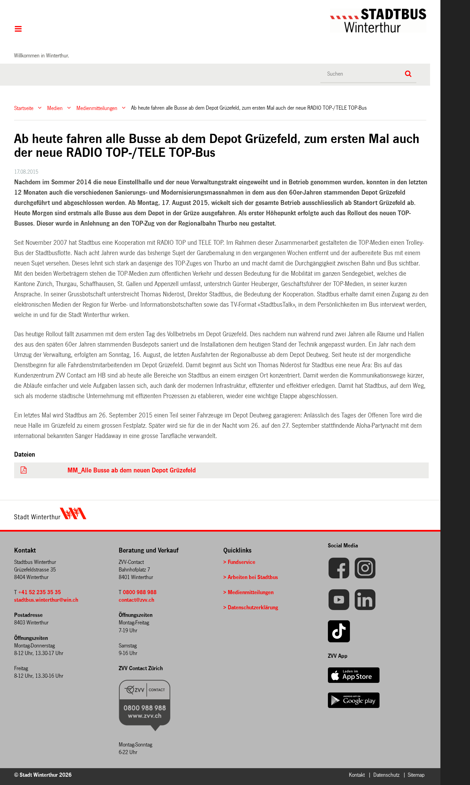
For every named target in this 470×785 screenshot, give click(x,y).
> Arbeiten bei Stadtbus (250, 577)
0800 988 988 (140, 592)
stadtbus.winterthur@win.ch (46, 600)
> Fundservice (239, 562)
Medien (55, 108)
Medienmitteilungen (96, 108)
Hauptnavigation (18, 29)
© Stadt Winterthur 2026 (43, 775)
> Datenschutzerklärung (250, 607)
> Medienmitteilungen (248, 592)
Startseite (23, 108)
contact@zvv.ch (136, 600)
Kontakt (357, 775)
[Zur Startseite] (235, 21)
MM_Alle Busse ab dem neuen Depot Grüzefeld (131, 470)
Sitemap (416, 775)
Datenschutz (386, 775)
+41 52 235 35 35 (39, 592)
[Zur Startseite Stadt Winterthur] (50, 517)
